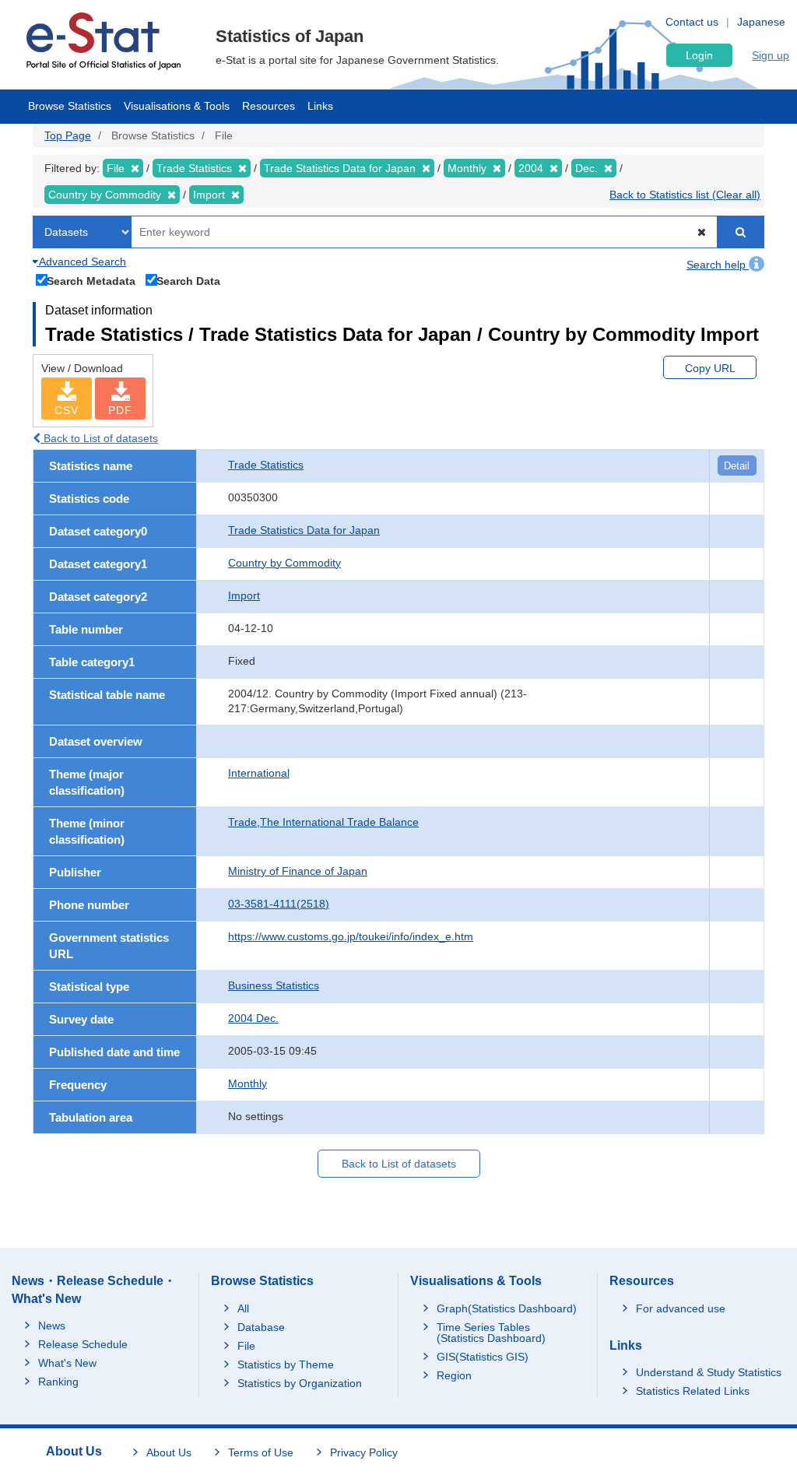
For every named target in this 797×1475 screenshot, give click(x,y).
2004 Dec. (253, 1018)
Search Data (188, 280)
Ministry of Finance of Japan (297, 871)
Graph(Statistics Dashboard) (507, 1308)
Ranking (58, 1381)
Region (454, 1375)
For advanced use (680, 1308)
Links (320, 106)
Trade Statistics (266, 464)
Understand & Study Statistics (708, 1372)
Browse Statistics (69, 106)
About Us (168, 1452)
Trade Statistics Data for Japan (304, 530)
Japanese (761, 21)
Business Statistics (273, 985)
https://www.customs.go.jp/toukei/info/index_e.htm (350, 936)
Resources (268, 106)
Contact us (691, 21)
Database (261, 1327)
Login (699, 55)
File (246, 1345)
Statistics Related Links (693, 1390)
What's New (67, 1362)
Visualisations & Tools (177, 106)
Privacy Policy (364, 1452)
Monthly (247, 1083)
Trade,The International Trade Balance (323, 822)
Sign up (770, 55)
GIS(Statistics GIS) (482, 1356)
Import (244, 595)
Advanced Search (81, 261)
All (243, 1308)
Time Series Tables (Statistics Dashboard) (491, 1332)
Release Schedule (83, 1344)
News (51, 1325)
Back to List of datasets (99, 438)
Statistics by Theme (285, 1364)
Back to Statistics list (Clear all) (684, 194)
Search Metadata (91, 280)
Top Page (67, 135)
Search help (717, 264)
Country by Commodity (284, 563)
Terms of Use (260, 1452)
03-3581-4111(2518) (278, 903)
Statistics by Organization (299, 1383)
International (259, 773)
